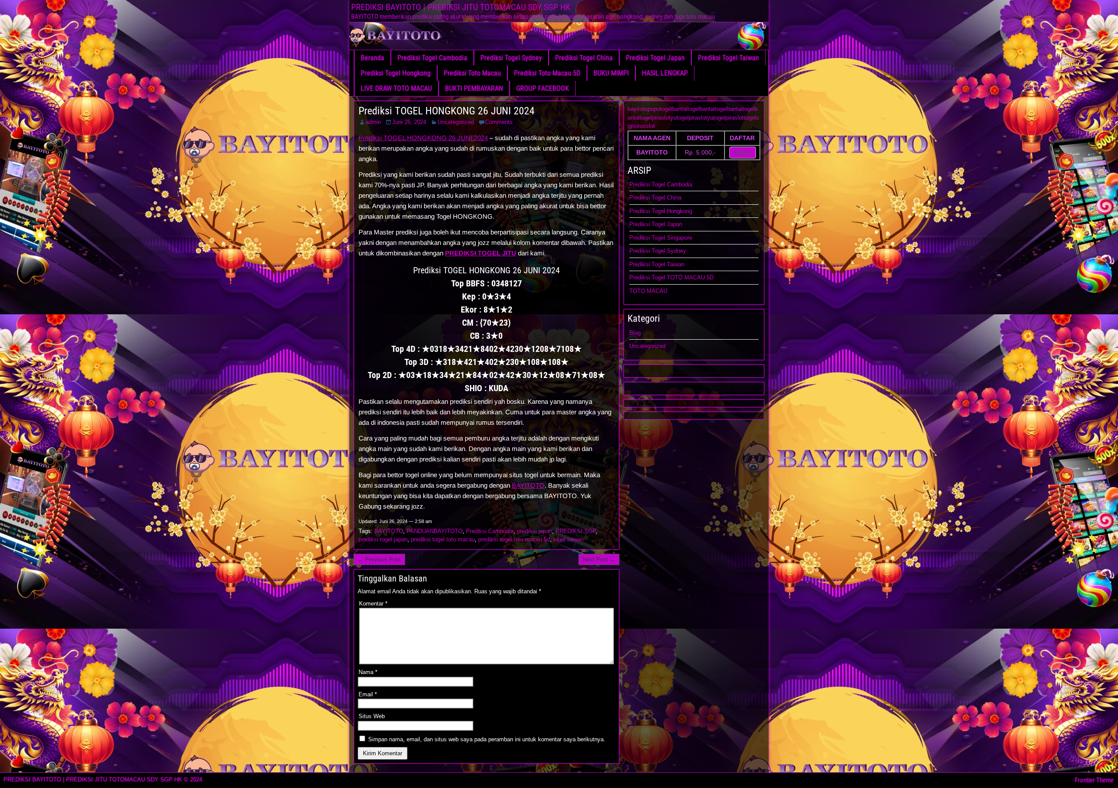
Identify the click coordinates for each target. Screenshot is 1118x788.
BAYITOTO (528, 485)
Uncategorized (456, 122)
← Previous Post (379, 559)
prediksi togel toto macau (443, 539)
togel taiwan (568, 539)
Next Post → (599, 559)
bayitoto (638, 109)
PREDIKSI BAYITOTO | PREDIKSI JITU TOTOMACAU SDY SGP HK (460, 7)
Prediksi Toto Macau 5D (547, 73)
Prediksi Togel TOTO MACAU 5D (671, 277)
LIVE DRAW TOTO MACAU (396, 88)
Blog (635, 333)
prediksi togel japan (383, 539)
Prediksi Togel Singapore (660, 237)
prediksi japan (534, 531)
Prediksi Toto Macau (472, 73)
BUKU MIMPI (611, 73)
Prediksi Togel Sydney (511, 58)
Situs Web (372, 716)
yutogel (679, 117)
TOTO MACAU (648, 291)
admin (373, 122)
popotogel (660, 109)
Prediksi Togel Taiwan (728, 58)
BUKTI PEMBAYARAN (474, 88)
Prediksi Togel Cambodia (432, 58)
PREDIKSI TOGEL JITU (480, 253)
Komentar (373, 603)
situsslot (644, 126)
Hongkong (679, 211)
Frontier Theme (1094, 780)
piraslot (661, 117)
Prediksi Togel (648, 211)
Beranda (372, 58)
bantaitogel (686, 109)
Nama (368, 672)
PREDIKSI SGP (576, 531)
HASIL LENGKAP (665, 73)
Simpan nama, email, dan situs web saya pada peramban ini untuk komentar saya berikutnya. (486, 739)
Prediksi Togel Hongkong (396, 73)
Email (368, 694)
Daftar (742, 152)
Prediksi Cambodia (490, 531)
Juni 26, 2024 (409, 122)
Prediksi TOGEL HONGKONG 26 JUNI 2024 (447, 111)
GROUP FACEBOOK (542, 88)
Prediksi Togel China (584, 58)
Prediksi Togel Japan (655, 58)
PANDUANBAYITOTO (434, 531)
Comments (499, 122)
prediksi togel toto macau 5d (514, 539)
